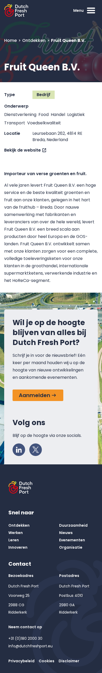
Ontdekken (34, 40)
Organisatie (70, 547)
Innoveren (17, 547)
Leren (13, 540)
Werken (15, 532)
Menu (78, 10)
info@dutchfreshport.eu (30, 646)
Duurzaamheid (73, 525)
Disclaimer (69, 661)
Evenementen (72, 540)
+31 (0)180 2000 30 (25, 638)
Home (11, 40)
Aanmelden (34, 395)
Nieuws (66, 532)
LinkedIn (19, 449)
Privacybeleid (21, 661)
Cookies (46, 661)
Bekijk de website (22, 150)
